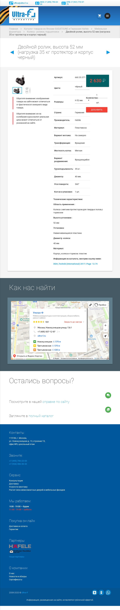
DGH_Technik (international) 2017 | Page (75, 264)
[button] (27, 76)
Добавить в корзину (97, 110)
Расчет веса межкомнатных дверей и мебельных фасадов (37, 490)
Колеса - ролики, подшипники (43, 31)
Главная (13, 28)
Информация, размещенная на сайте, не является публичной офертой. (60, 600)
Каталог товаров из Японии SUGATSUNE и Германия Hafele (56, 28)
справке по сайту (56, 402)
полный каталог (41, 416)
